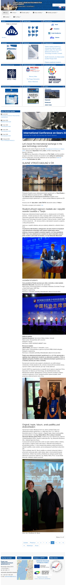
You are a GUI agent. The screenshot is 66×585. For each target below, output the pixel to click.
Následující (30, 545)
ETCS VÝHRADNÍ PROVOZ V (8, 140)
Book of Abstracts (33, 81)
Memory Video (33, 76)
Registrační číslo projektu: (42, 577)
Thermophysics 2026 (6, 126)
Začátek (25, 542)
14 (24, 545)
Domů (6, 12)
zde (42, 205)
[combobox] (58, 5)
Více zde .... (4, 37)
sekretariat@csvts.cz (10, 576)
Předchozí (32, 542)
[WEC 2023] (33, 69)
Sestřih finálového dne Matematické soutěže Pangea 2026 (54, 57)
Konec (36, 545)
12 (59, 542)
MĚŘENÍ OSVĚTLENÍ (6, 121)
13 (63, 542)
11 (56, 542)
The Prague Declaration (33, 79)
